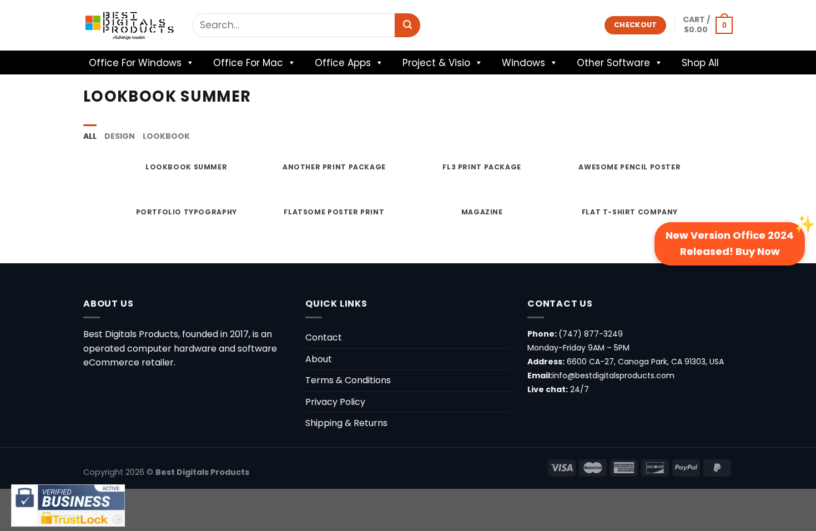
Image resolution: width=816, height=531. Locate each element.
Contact (323, 337)
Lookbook (166, 136)
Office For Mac (248, 62)
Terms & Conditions (348, 380)
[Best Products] (129, 25)
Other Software (613, 62)
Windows (523, 62)
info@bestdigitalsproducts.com (613, 375)
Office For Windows (135, 62)
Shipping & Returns (346, 423)
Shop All (700, 62)
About (318, 359)
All (90, 136)
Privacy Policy (335, 401)
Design (119, 136)
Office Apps (343, 62)
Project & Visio (436, 62)
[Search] (407, 25)
